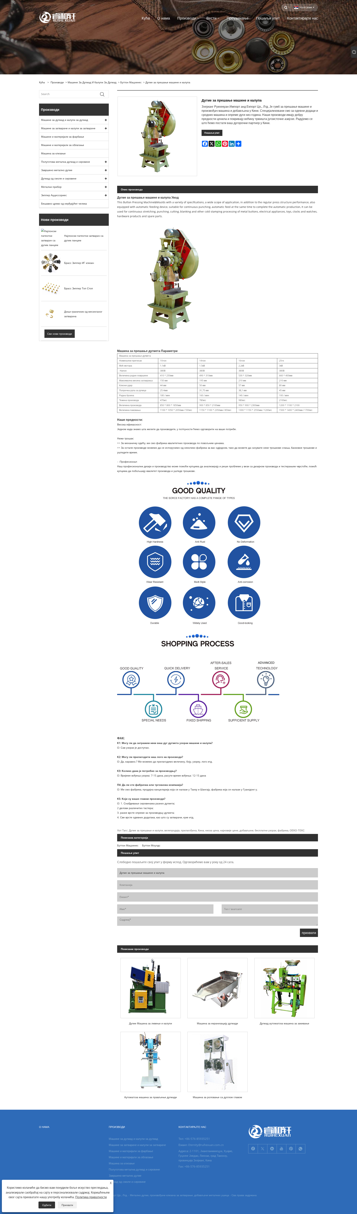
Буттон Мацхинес (130, 82)
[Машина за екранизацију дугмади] (217, 986)
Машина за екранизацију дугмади (217, 1023)
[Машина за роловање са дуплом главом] (217, 1060)
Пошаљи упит (212, 132)
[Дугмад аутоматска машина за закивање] (284, 986)
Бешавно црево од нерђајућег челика (64, 203)
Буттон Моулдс (151, 845)
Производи (57, 82)
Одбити (46, 1205)
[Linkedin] (272, 1148)
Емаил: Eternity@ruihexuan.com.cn (201, 1145)
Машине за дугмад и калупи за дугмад (92, 82)
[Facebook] (253, 1148)
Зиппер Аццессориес (54, 195)
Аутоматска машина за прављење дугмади (150, 1097)
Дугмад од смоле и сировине (58, 178)
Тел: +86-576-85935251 (194, 1139)
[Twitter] (262, 1148)
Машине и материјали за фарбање (62, 136)
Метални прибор (51, 187)
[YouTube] (281, 1148)
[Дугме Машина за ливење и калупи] (150, 986)
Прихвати (67, 1205)
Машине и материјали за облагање (62, 145)
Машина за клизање (53, 153)
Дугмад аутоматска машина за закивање (284, 1023)
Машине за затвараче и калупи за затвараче (68, 128)
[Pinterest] (291, 1148)
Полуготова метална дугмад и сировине (65, 161)
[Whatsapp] (300, 1148)
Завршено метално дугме (56, 170)
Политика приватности (91, 1197)
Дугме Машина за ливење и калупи (150, 1023)
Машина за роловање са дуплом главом (217, 1097)
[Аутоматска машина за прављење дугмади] (150, 1060)
